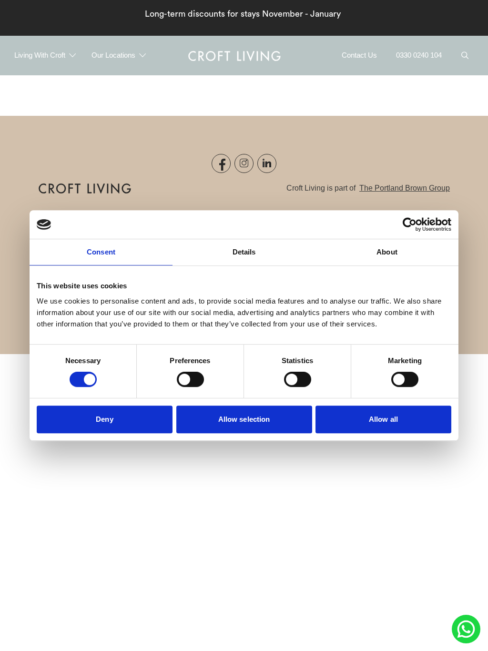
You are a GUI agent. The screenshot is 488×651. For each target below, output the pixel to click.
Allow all (383, 419)
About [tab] (386, 252)
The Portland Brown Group (404, 188)
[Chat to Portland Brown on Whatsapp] (466, 629)
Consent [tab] (101, 252)
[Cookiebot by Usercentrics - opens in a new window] (409, 224)
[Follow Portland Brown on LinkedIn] (266, 163)
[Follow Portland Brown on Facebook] (221, 163)
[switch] (190, 379)
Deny (104, 419)
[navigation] (234, 55)
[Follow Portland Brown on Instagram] (244, 163)
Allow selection (244, 419)
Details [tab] (244, 252)
